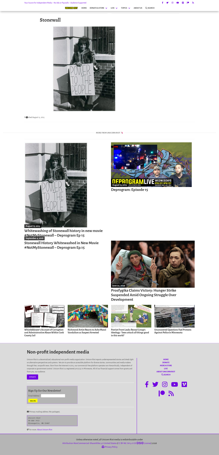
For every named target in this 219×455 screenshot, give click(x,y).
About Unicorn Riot (44, 430)
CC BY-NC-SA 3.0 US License (134, 443)
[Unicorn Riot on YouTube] (178, 3)
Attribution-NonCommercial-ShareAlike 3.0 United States (89, 443)
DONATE (32, 377)
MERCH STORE (166, 366)
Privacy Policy (111, 447)
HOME (84, 8)
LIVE (112, 8)
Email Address (34, 396)
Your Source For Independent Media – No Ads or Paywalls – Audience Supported (55, 3)
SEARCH (151, 8)
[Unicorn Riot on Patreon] (188, 3)
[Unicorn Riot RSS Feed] (193, 3)
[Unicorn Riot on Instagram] (172, 3)
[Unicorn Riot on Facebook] (162, 3)
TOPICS (124, 8)
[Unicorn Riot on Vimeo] (183, 3)
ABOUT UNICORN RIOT (166, 372)
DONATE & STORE (97, 8)
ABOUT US (138, 8)
